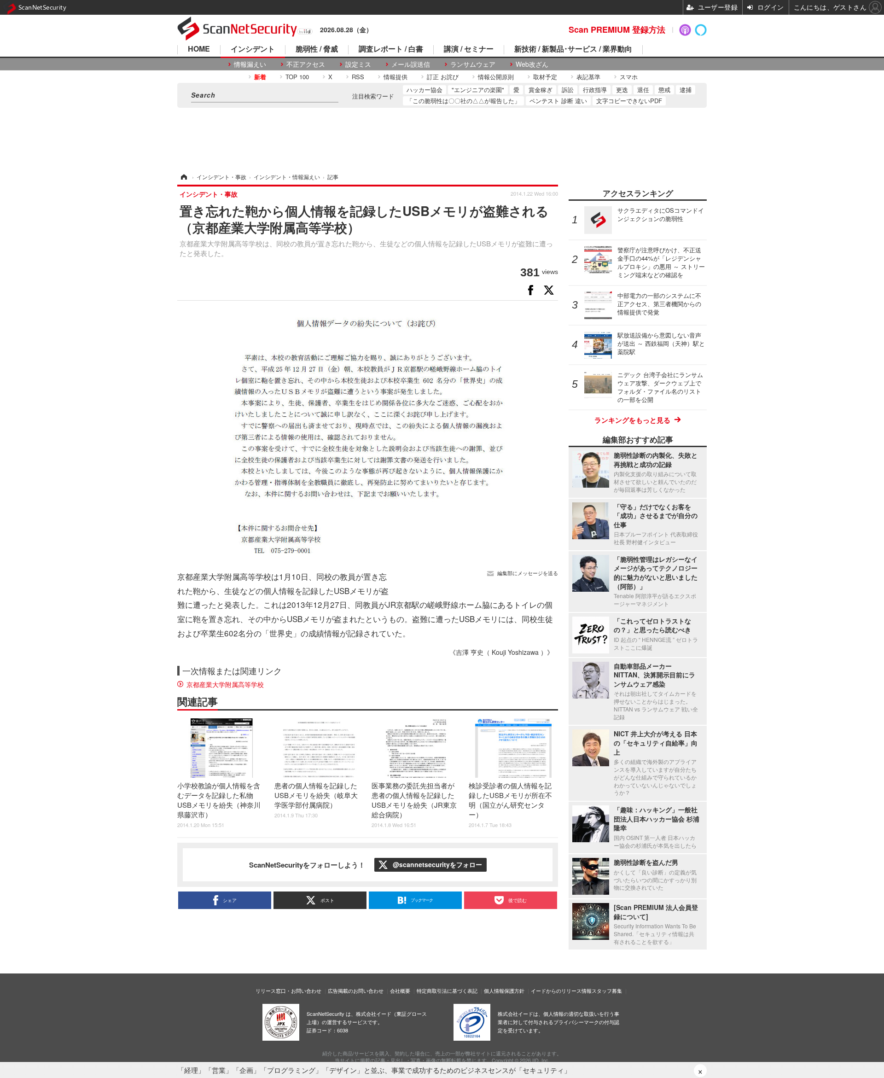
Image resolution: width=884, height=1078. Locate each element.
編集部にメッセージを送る (527, 573)
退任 (643, 89)
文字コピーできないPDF (629, 100)
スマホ (629, 76)
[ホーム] (183, 177)
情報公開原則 (496, 76)
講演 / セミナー (469, 49)
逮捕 (686, 89)
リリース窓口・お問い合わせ (288, 990)
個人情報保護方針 (504, 990)
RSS (358, 76)
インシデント (253, 49)
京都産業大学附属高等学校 (225, 684)
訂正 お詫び (443, 76)
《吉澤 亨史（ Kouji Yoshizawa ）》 (501, 652)
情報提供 (395, 76)
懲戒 (664, 89)
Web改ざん (532, 64)
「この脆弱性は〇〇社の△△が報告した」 (463, 100)
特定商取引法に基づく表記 (447, 990)
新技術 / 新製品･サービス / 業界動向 (573, 49)
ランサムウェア (472, 64)
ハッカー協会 (424, 89)
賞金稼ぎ (540, 89)
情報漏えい (250, 64)
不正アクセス (305, 64)
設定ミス (358, 64)
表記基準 (588, 76)
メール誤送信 (410, 64)
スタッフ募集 (607, 990)
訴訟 (568, 89)
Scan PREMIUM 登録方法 (617, 29)
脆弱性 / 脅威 (317, 49)
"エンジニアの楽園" (478, 89)
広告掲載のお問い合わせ (356, 990)
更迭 (622, 89)
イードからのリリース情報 (561, 990)
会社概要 (400, 990)
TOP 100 (297, 76)
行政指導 (595, 89)
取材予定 (545, 76)
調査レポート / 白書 (391, 49)
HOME (199, 49)
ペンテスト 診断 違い (558, 100)
